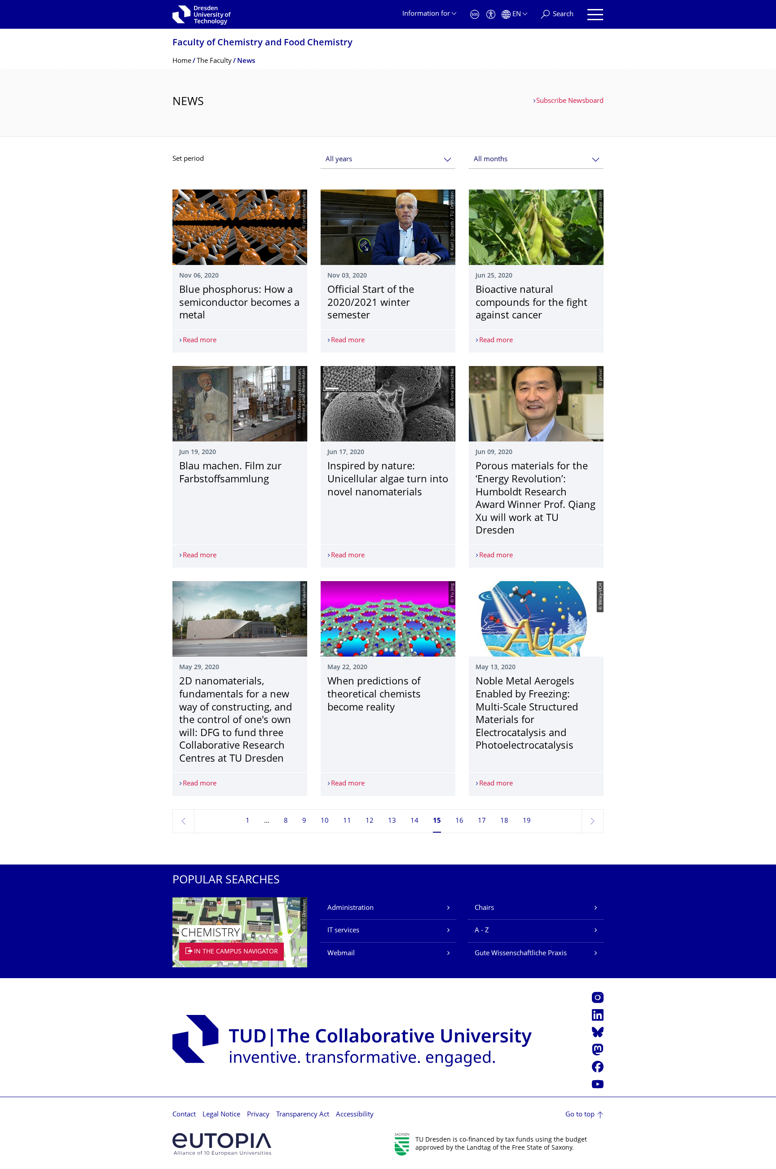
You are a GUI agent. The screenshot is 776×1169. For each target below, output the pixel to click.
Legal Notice (221, 1115)
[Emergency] (475, 14)
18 (504, 821)
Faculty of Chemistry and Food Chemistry (262, 43)
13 (392, 821)
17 (482, 821)
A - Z (482, 930)
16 (459, 821)
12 (370, 821)
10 (325, 821)
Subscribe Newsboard (570, 101)
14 (414, 821)
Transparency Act (302, 1115)
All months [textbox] (490, 159)
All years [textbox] (339, 159)
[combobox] (388, 159)
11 (347, 821)
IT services (343, 930)
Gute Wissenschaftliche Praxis (521, 953)
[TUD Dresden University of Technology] (201, 14)
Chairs (484, 908)
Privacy (258, 1115)
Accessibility (355, 1115)
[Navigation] (595, 14)
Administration (350, 908)
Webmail (341, 953)
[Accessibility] (491, 14)
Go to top (580, 1115)
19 (527, 821)
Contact (184, 1115)
